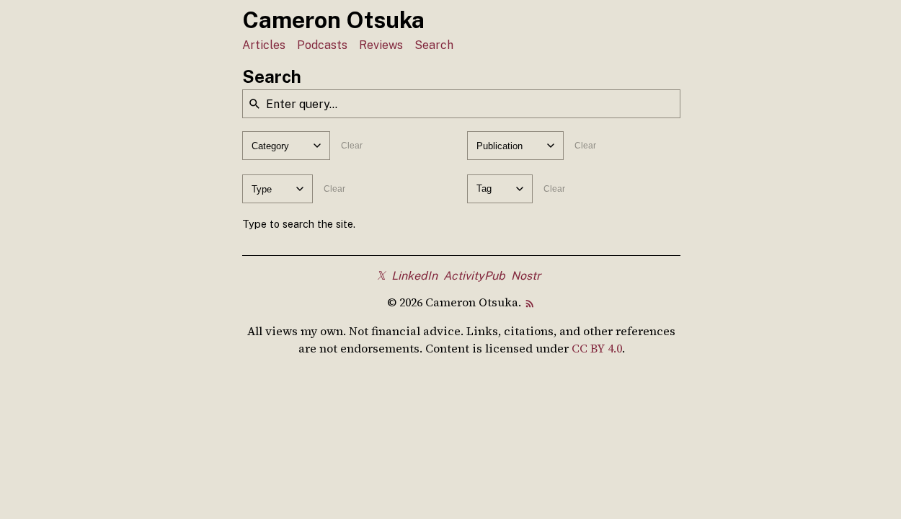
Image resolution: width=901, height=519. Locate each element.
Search (433, 45)
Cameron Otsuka (333, 19)
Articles (263, 45)
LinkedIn (414, 276)
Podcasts (322, 45)
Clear (352, 146)
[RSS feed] (530, 302)
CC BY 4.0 (597, 348)
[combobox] (286, 145)
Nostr (526, 276)
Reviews (381, 45)
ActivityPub (474, 276)
